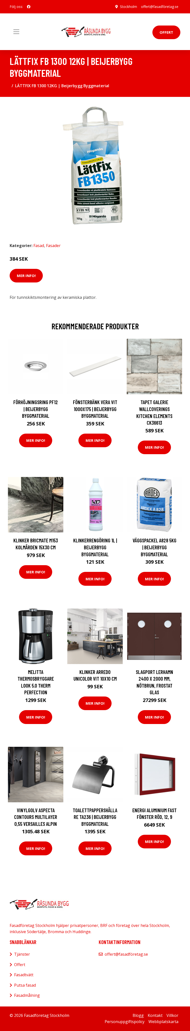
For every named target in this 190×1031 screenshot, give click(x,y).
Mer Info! (26, 275)
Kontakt (155, 1015)
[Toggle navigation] (16, 31)
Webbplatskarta (163, 1021)
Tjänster (22, 954)
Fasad (38, 245)
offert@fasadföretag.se (159, 6)
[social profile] (28, 6)
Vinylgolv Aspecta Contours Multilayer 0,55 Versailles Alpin (35, 817)
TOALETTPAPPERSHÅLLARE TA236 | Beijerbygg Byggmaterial (95, 817)
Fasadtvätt (23, 974)
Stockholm (128, 6)
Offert (166, 32)
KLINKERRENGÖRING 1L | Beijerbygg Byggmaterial (95, 547)
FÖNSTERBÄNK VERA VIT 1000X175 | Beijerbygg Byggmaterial (95, 409)
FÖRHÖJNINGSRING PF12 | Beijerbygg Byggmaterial (35, 409)
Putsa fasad (25, 985)
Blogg (138, 1015)
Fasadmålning (27, 995)
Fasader (53, 245)
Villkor (172, 1015)
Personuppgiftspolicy (124, 1021)
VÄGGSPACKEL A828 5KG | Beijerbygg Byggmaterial (154, 547)
